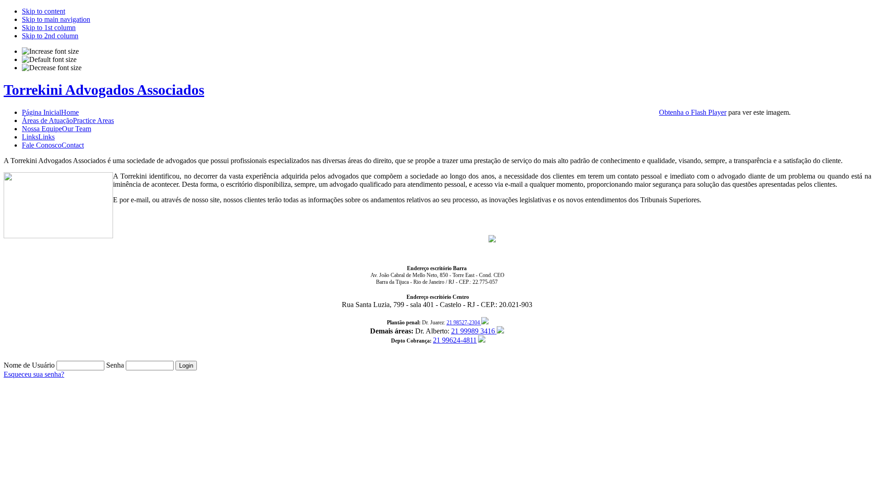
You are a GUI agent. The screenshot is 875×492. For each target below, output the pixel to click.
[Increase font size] (50, 51)
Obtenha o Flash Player (692, 112)
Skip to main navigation (56, 19)
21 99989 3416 (473, 331)
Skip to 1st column (49, 27)
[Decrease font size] (52, 68)
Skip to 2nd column (50, 36)
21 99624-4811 (455, 340)
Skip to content (43, 11)
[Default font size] (49, 60)
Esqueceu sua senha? (34, 374)
